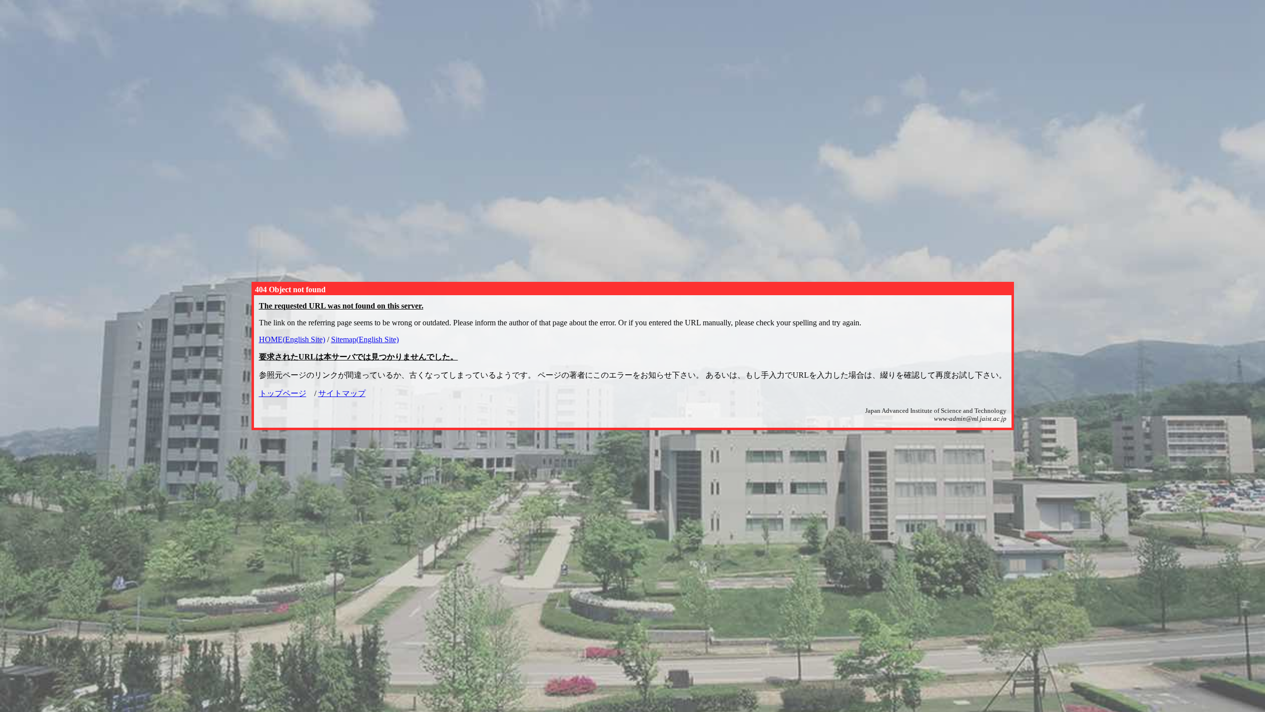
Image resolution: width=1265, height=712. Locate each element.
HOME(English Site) (292, 339)
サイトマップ (342, 393)
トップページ (282, 393)
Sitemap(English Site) (365, 339)
